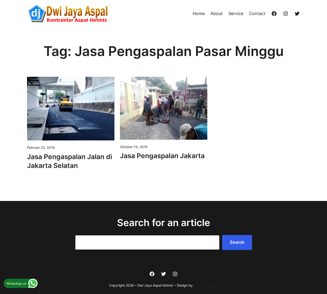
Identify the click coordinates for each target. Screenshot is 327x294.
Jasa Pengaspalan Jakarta (162, 156)
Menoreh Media (206, 285)
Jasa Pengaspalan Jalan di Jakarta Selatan (69, 161)
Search (237, 242)
